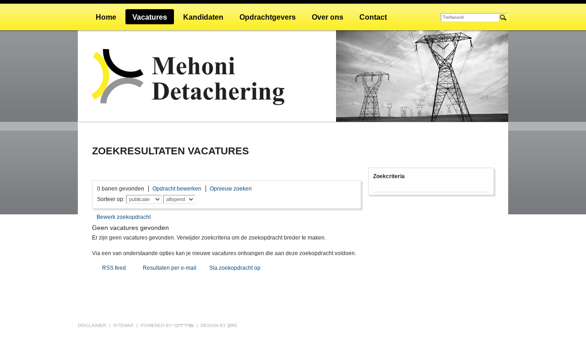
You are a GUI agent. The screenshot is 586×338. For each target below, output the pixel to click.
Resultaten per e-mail (169, 268)
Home (106, 17)
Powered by (157, 325)
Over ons (327, 17)
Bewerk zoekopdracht (124, 217)
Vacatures (149, 17)
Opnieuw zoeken (231, 188)
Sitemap (123, 325)
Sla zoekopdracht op (234, 268)
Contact (373, 17)
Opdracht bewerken (176, 188)
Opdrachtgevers (267, 17)
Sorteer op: (111, 199)
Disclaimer (92, 325)
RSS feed (114, 268)
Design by (214, 325)
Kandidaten (203, 17)
